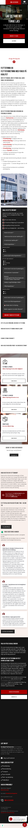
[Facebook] (14, 61)
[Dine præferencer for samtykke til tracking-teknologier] (2, 825)
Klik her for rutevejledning (7, 812)
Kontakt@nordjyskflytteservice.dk (11, 680)
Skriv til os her (5, 790)
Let (5, 261)
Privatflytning (7, 138)
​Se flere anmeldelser (8, 631)
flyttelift (9, 150)
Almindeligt (7, 263)
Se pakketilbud (6, 527)
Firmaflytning (7, 148)
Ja (5, 249)
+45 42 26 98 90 (6, 679)
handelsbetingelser (11, 793)
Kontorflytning (7, 144)
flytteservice (10, 118)
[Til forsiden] (14, 54)
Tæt (5, 264)
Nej (5, 251)
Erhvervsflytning (7, 140)
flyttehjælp (21, 130)
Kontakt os (14, 455)
